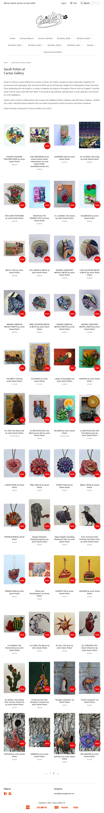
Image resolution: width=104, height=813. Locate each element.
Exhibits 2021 (74, 45)
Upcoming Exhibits (53, 52)
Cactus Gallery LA (58, 802)
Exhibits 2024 (15, 45)
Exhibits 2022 (55, 45)
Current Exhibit (45, 38)
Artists (90, 45)
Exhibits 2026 (64, 38)
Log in (63, 3)
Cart (75, 3)
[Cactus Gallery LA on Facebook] (5, 794)
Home (12, 38)
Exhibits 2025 (84, 38)
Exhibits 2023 (35, 45)
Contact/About (27, 38)
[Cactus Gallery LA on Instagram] (9, 794)
